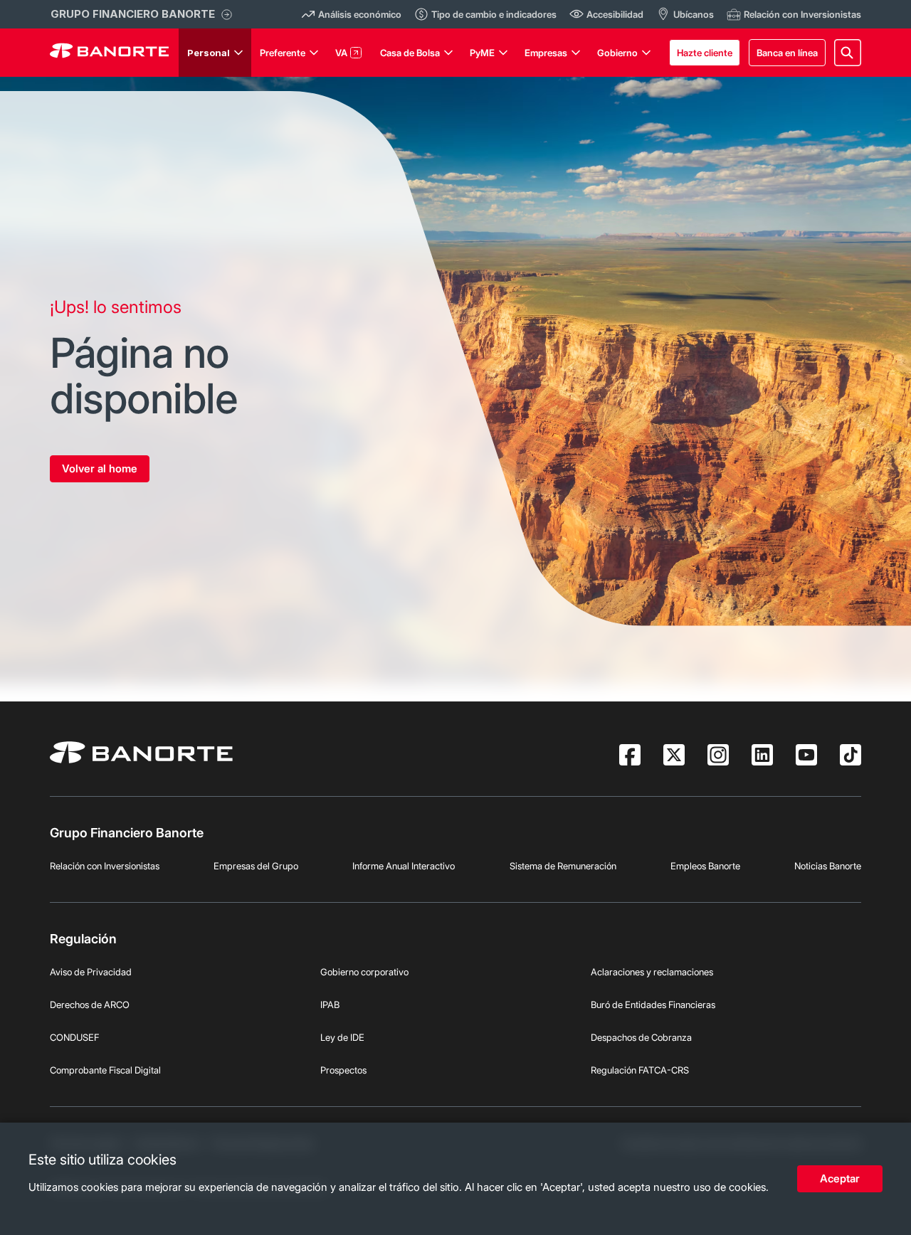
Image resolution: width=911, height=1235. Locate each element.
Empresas (546, 52)
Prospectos (343, 1070)
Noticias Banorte (827, 865)
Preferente (282, 52)
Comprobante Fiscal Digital (105, 1070)
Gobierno (617, 52)
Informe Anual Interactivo (403, 865)
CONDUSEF (74, 1037)
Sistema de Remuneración (563, 865)
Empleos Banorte (705, 865)
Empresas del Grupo (256, 865)
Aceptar (840, 1178)
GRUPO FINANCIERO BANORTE (133, 14)
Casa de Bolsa (410, 52)
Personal (208, 52)
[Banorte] (109, 53)
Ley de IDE (342, 1037)
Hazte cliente (704, 52)
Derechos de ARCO (90, 1004)
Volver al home (99, 468)
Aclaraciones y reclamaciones (652, 971)
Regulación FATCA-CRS (640, 1070)
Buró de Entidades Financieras (653, 1004)
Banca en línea (787, 52)
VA (341, 52)
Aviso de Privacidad (91, 971)
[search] (847, 52)
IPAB (329, 1004)
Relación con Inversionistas (104, 865)
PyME (482, 52)
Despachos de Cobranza (641, 1037)
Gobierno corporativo (364, 971)
